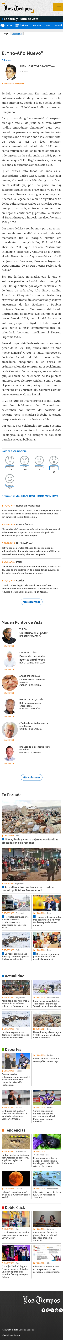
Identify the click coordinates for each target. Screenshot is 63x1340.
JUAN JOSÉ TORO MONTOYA (37, 66)
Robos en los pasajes (28, 505)
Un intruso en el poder (33, 633)
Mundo (37, 25)
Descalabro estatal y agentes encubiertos (32, 657)
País (48, 25)
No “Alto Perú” (24, 543)
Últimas (24, 25)
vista (4, 799)
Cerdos (20, 580)
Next (62, 25)
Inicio (9, 25)
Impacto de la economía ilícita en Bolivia (35, 748)
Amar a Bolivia (24, 524)
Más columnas (31, 602)
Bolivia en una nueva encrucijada (30, 704)
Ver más (5, 981)
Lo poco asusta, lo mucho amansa (32, 681)
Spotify (61, 1310)
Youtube (57, 1310)
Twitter (48, 1310)
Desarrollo (17, 33)
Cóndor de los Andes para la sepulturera (33, 725)
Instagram (52, 1310)
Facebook (44, 1310)
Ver (6, 33)
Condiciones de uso (11, 1335)
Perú (19, 562)
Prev (1, 25)
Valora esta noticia (14, 451)
